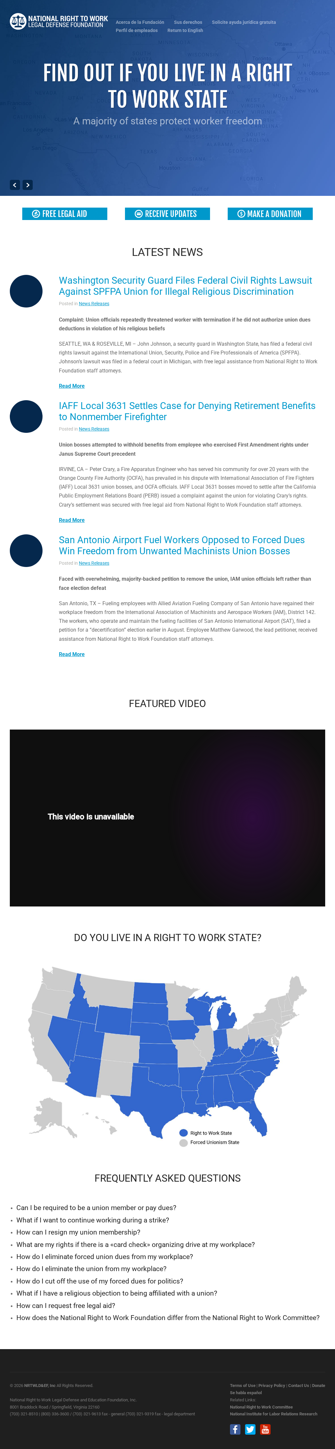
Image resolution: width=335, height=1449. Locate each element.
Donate (318, 1385)
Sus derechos (188, 22)
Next (28, 185)
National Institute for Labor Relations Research (273, 1413)
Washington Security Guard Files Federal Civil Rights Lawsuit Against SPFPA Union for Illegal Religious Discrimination (185, 286)
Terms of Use (243, 1385)
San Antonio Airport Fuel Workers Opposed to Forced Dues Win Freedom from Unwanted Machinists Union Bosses (182, 545)
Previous (15, 185)
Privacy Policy (271, 1385)
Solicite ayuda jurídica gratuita (244, 22)
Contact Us (298, 1385)
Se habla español (246, 1392)
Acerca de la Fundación (140, 22)
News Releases (94, 303)
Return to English (185, 30)
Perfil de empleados (137, 30)
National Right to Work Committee (261, 1407)
